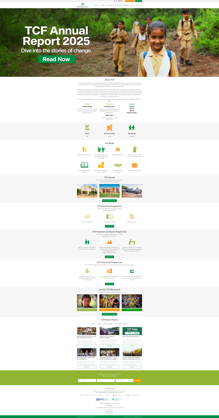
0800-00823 (86, 395)
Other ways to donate (109, 314)
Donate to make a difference (87, 309)
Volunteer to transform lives (109, 309)
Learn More (109, 226)
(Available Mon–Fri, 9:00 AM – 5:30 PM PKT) (99, 395)
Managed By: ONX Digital (138, 416)
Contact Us (130, 416)
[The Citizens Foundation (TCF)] (83, 5)
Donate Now (138, 1)
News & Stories (118, 5)
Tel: (82, 395)
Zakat (137, 5)
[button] (217, 42)
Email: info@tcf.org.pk (119, 395)
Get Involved (110, 5)
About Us (96, 5)
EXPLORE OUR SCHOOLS (109, 200)
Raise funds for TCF (131, 309)
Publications (126, 5)
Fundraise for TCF (130, 1)
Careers (133, 5)
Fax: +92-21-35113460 (134, 395)
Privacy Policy (125, 416)
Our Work (102, 5)
